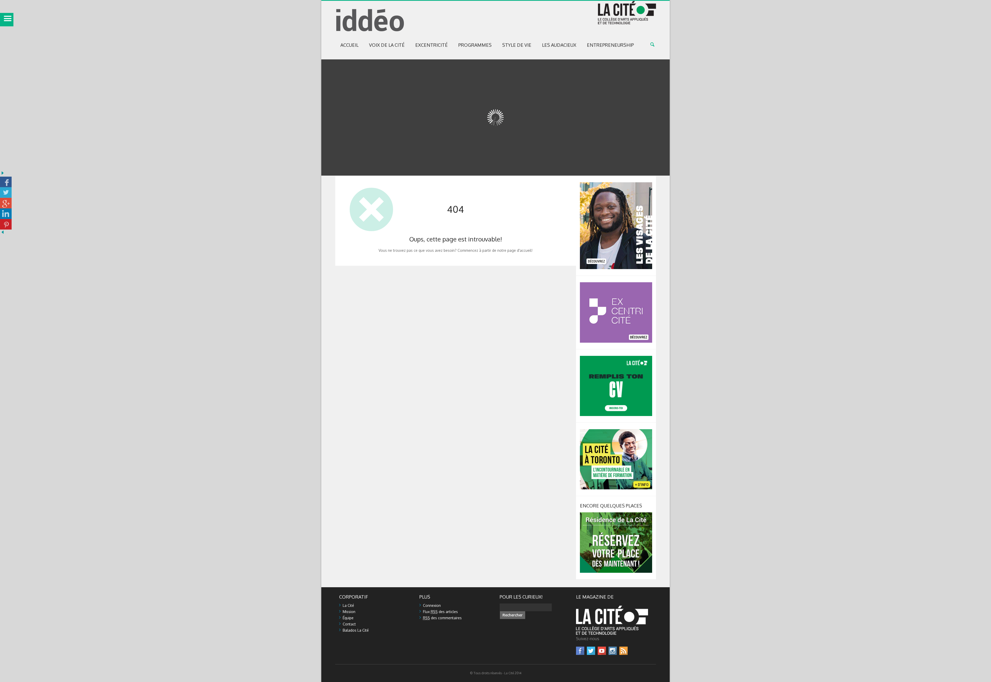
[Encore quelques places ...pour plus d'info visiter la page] (616, 514)
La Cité (348, 605)
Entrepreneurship (610, 45)
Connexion (432, 605)
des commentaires (442, 618)
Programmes (475, 45)
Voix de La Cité (387, 45)
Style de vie (516, 45)
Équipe (348, 618)
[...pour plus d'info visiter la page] (616, 184)
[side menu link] (6, 19)
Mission (349, 611)
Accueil (349, 45)
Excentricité (431, 45)
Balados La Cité (356, 630)
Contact (349, 624)
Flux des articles (440, 611)
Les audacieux (559, 45)
